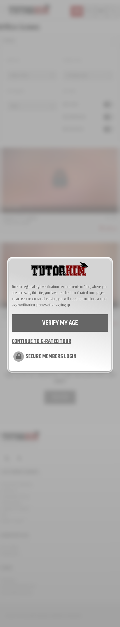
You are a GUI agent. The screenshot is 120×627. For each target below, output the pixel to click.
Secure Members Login (51, 356)
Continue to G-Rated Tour (41, 342)
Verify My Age (60, 323)
